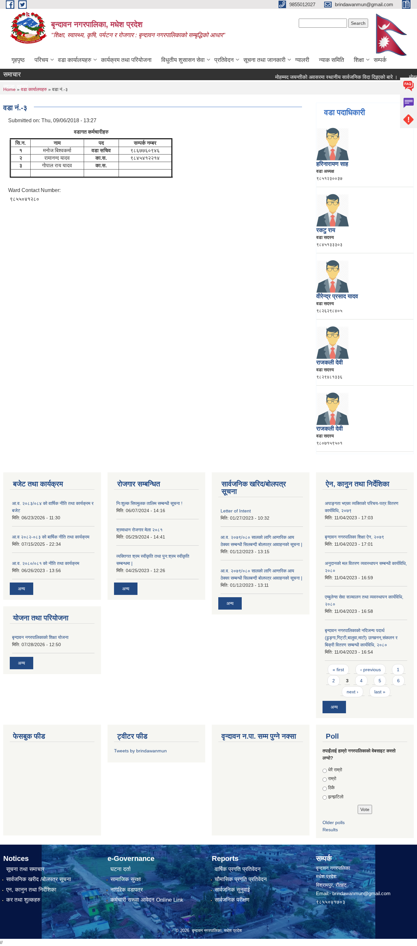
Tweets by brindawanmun (140, 750)
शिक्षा (359, 60)
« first (338, 669)
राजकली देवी (329, 362)
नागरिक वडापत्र (126, 890)
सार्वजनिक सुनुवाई (232, 890)
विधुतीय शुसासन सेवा (183, 60)
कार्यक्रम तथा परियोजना (126, 60)
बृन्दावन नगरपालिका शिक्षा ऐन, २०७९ (354, 537)
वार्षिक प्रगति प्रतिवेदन (238, 869)
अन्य (21, 588)
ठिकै (331, 787)
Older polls (334, 822)
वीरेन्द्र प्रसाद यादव (337, 296)
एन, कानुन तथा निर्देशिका (31, 890)
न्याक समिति (331, 60)
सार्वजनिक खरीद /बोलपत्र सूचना (38, 879)
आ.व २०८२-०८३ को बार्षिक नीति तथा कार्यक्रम (50, 537)
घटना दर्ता (120, 869)
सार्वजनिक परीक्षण (232, 900)
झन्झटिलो (335, 796)
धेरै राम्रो (335, 769)
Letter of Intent (236, 510)
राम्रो (332, 778)
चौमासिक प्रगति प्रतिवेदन (241, 879)
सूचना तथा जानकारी (264, 60)
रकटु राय (325, 230)
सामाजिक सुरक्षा (125, 879)
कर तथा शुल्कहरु (23, 900)
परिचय (41, 60)
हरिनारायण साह (332, 164)
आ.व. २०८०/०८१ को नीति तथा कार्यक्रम (45, 563)
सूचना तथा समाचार (25, 869)
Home (9, 89)
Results (330, 829)
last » (379, 691)
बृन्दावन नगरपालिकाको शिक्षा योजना (40, 637)
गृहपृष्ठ (18, 60)
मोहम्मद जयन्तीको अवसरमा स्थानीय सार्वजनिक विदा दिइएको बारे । (325, 77)
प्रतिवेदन (224, 60)
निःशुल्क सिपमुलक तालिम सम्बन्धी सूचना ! (149, 503)
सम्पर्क (380, 60)
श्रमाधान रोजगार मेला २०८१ (139, 529)
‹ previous (370, 669)
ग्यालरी (302, 60)
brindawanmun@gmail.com (361, 893)
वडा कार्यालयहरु (74, 60)
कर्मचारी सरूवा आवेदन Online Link (146, 900)
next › (352, 691)
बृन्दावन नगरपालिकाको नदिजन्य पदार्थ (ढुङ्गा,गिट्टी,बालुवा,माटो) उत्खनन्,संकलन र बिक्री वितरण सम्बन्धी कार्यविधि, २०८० (361, 637)
